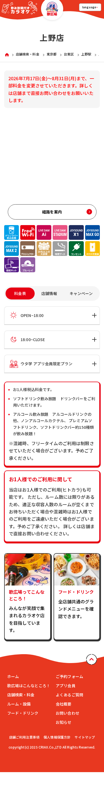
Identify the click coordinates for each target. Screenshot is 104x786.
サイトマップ (85, 737)
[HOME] (7, 54)
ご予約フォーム (69, 676)
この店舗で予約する (27, 760)
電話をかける (76, 760)
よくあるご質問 (69, 694)
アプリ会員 (65, 685)
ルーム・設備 (19, 704)
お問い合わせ (67, 713)
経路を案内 (52, 212)
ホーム (13, 676)
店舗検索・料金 (21, 694)
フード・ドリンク (23, 713)
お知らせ (64, 722)
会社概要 (64, 704)
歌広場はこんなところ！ (28, 685)
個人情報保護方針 (57, 737)
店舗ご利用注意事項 (24, 737)
